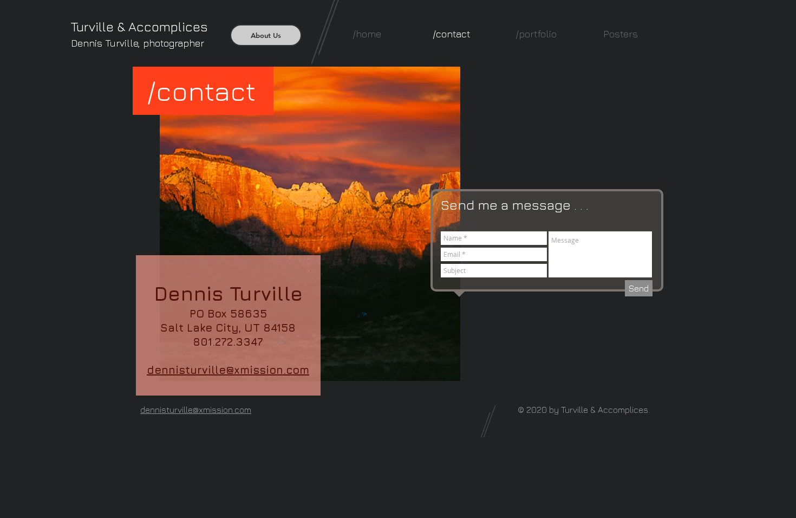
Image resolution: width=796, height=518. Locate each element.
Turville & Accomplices (139, 26)
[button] (536, 33)
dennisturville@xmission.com (228, 370)
